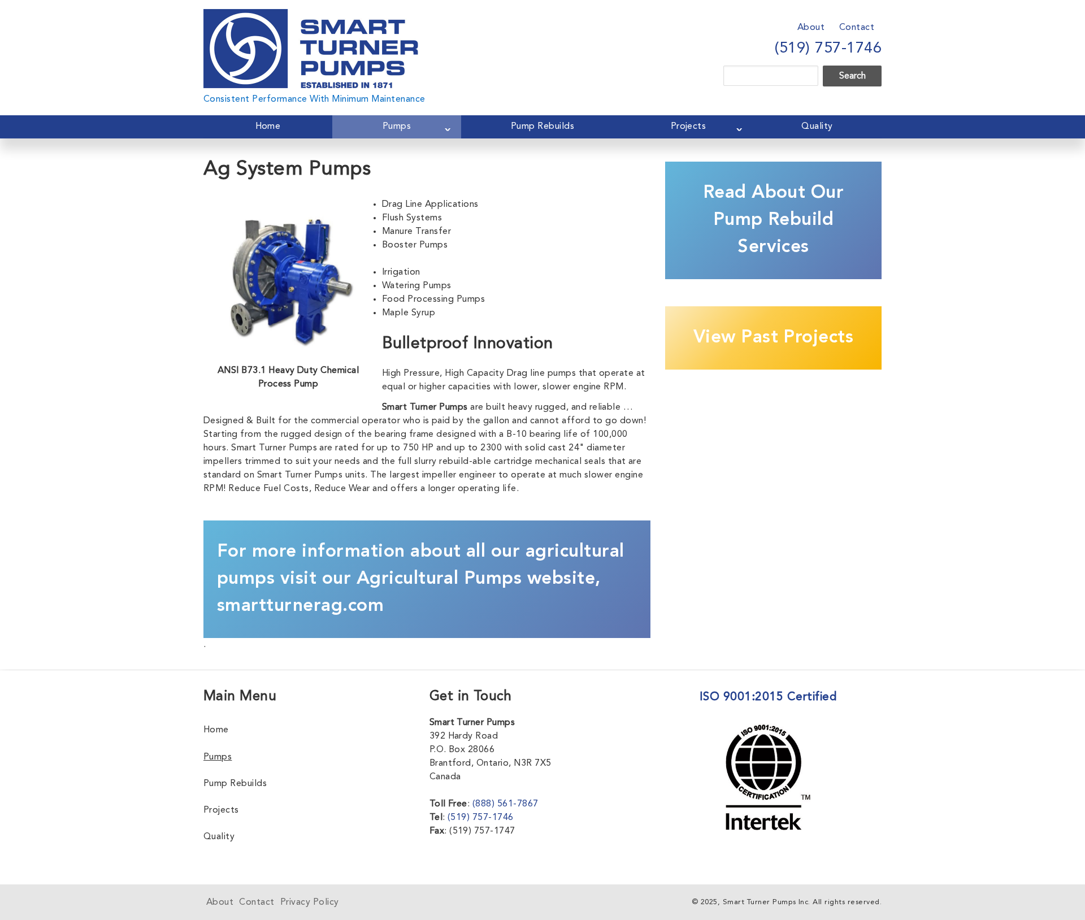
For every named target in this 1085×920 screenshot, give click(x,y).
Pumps (397, 126)
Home (268, 126)
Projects (688, 126)
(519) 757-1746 (828, 49)
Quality (816, 126)
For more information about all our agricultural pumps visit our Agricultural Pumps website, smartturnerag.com (420, 579)
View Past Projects (773, 338)
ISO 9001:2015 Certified (768, 697)
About (810, 27)
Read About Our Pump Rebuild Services (773, 220)
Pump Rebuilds (542, 126)
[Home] (310, 15)
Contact (856, 27)
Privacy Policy (309, 902)
